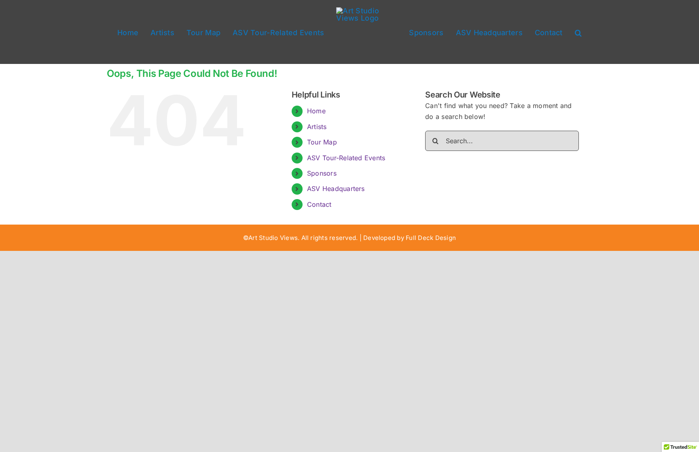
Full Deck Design (431, 238)
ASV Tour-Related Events (346, 158)
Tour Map (322, 142)
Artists (317, 127)
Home (316, 111)
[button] (564, 32)
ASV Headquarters (336, 189)
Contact (319, 204)
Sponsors (322, 173)
